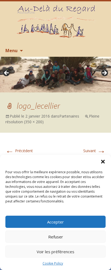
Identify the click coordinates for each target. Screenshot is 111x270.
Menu (11, 51)
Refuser (55, 236)
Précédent (19, 150)
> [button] (104, 73)
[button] (103, 161)
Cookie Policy (53, 263)
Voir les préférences (55, 251)
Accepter (55, 222)
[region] (55, 74)
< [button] (7, 73)
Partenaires (69, 116)
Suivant (94, 150)
